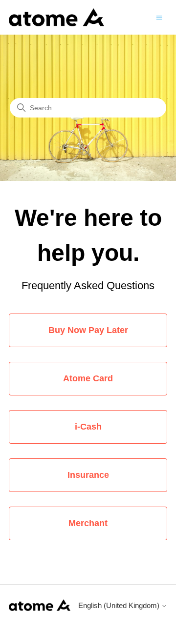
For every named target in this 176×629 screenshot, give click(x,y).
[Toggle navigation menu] (159, 17)
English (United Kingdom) (119, 605)
